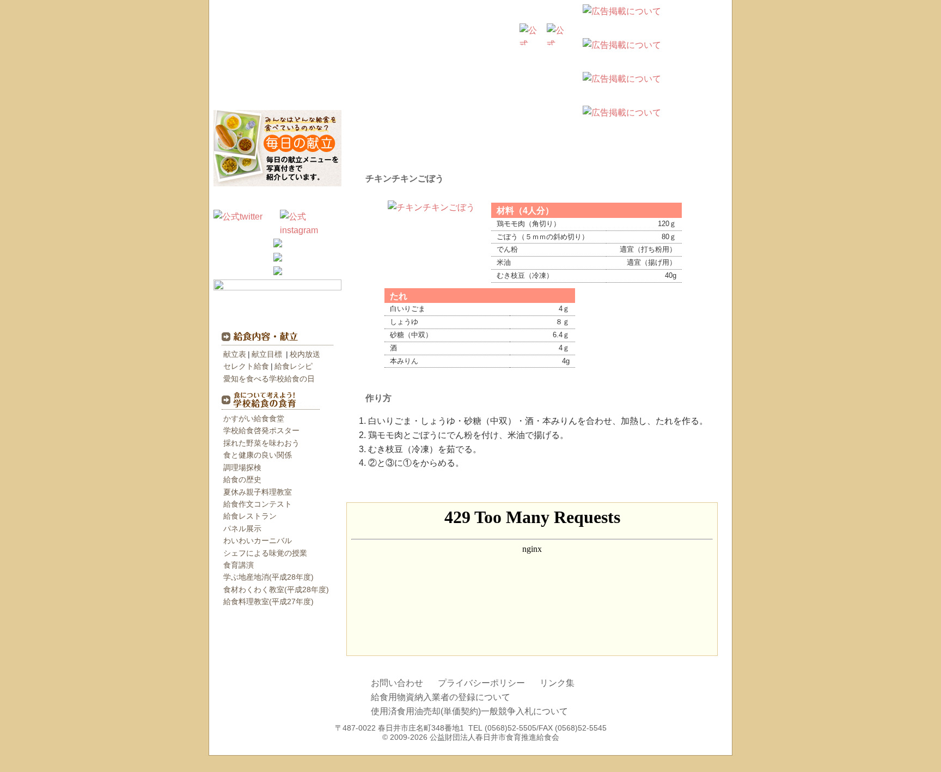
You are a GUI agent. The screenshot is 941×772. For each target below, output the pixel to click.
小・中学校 (481, 59)
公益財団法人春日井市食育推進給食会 (296, 38)
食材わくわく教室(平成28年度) (276, 589)
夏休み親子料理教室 (257, 492)
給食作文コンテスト (257, 504)
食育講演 (238, 565)
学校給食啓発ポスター (261, 430)
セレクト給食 (246, 366)
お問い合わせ (397, 683)
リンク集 (557, 683)
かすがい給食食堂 (253, 418)
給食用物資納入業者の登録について (440, 697)
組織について (536, 91)
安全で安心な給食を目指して (405, 91)
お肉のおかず (385, 482)
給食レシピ (293, 366)
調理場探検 (242, 467)
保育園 (546, 59)
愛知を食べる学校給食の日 (269, 378)
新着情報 (277, 199)
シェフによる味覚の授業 (265, 553)
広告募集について (722, 37)
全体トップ (416, 59)
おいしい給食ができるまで (274, 91)
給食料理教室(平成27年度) (268, 601)
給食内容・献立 (272, 337)
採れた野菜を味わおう (261, 443)
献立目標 (267, 354)
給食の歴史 (242, 479)
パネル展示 (242, 528)
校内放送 (305, 354)
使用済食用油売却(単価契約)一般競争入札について (469, 711)
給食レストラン (250, 516)
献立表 (234, 354)
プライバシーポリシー (481, 683)
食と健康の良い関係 (257, 455)
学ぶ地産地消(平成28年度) (268, 577)
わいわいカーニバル (257, 540)
